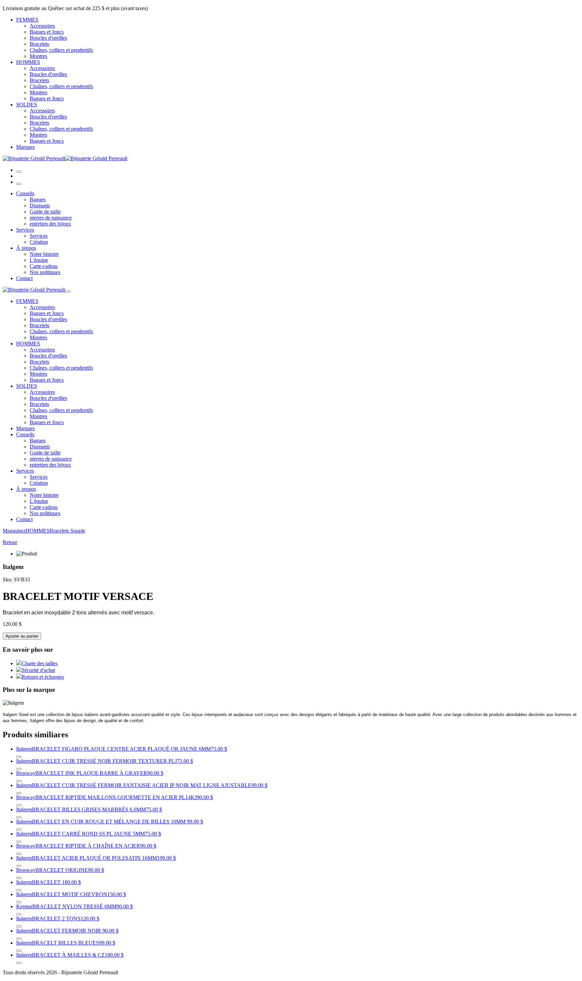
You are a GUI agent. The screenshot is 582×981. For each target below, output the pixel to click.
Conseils (25, 193)
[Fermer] (19, 184)
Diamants (40, 205)
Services (25, 230)
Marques (25, 147)
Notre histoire (44, 254)
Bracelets (39, 44)
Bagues (37, 199)
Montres (38, 56)
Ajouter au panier (21, 636)
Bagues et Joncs (47, 32)
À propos (26, 248)
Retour (10, 542)
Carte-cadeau (44, 266)
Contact (24, 278)
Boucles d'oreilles (48, 38)
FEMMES (27, 20)
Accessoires (42, 26)
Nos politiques (45, 272)
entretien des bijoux (50, 224)
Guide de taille (45, 211)
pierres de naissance (51, 218)
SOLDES (26, 104)
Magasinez (14, 531)
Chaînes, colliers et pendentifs (61, 50)
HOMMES (28, 62)
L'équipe (39, 260)
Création (39, 242)
